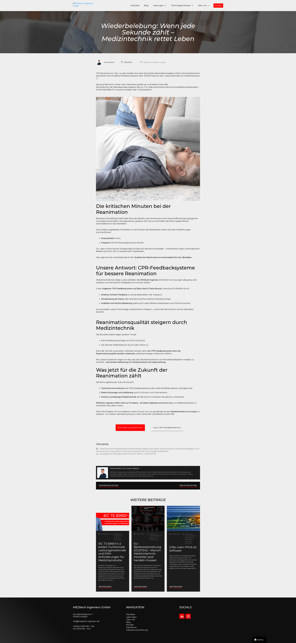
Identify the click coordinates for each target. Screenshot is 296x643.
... (113, 580)
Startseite (130, 614)
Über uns (130, 620)
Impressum (131, 627)
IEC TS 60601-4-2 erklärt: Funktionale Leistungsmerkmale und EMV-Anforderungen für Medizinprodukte (112, 552)
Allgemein (147, 62)
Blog (128, 622)
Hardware (155, 62)
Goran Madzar (132, 468)
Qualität (163, 62)
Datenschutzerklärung (137, 630)
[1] (97, 78)
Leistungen (131, 617)
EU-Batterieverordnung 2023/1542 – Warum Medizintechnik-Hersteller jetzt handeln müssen (147, 552)
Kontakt (130, 625)
